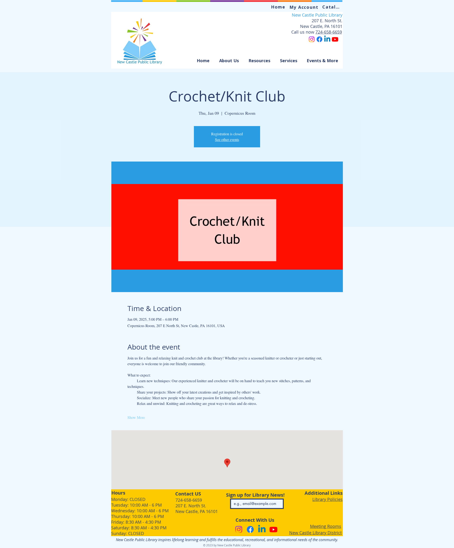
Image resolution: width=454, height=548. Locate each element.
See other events (227, 139)
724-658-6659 (328, 32)
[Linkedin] (327, 39)
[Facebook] (319, 39)
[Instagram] (311, 39)
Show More (136, 417)
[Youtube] (335, 39)
